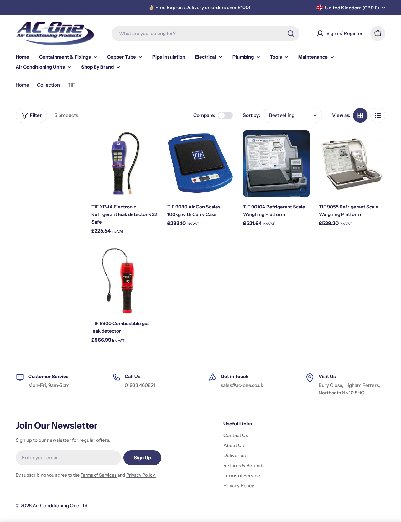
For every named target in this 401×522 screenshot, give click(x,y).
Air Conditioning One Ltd (60, 506)
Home (22, 85)
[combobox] (205, 33)
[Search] (290, 33)
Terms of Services (99, 475)
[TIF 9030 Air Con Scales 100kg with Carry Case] (200, 163)
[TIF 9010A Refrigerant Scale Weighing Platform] (276, 163)
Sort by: (251, 115)
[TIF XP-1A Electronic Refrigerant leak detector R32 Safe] (124, 163)
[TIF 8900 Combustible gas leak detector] (124, 280)
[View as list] (377, 115)
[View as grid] (360, 115)
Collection (48, 85)
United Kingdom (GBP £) (352, 8)
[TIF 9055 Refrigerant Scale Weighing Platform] (352, 163)
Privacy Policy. (141, 475)
